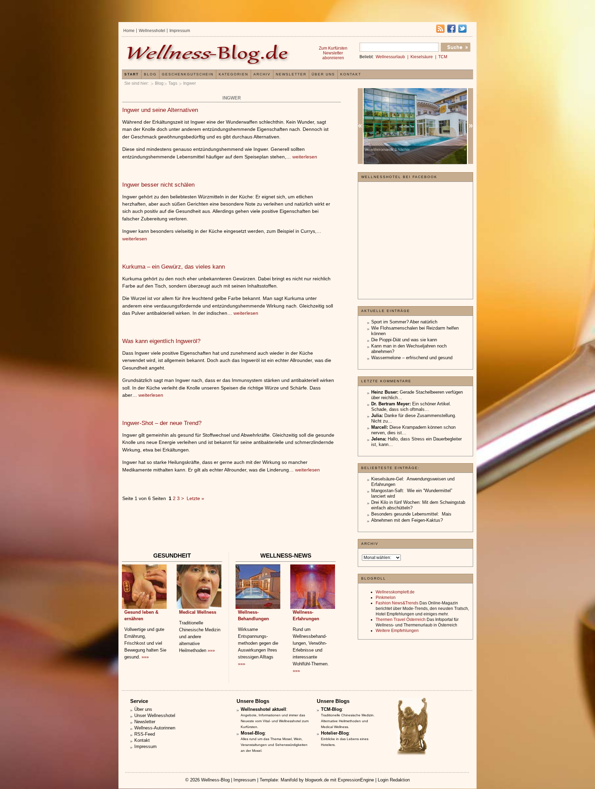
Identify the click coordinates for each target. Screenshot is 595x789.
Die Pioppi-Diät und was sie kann (404, 339)
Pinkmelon (386, 597)
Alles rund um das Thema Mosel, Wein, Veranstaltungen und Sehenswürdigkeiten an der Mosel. (274, 744)
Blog (159, 83)
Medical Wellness (197, 612)
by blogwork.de (314, 779)
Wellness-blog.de (209, 54)
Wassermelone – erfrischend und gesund (411, 357)
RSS (440, 28)
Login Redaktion (394, 779)
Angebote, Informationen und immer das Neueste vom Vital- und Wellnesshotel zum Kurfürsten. (275, 721)
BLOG (150, 74)
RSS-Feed (144, 734)
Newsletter (291, 74)
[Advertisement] (231, 530)
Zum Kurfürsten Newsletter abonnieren (333, 53)
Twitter (462, 28)
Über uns (323, 74)
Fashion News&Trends (397, 603)
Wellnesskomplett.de (395, 592)
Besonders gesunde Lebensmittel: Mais (411, 514)
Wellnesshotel (152, 30)
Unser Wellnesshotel (154, 715)
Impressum (179, 30)
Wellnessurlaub (390, 56)
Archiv (262, 74)
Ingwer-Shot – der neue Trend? (161, 423)
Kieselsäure (421, 56)
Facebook (451, 28)
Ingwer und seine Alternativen (160, 110)
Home (129, 30)
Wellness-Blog (215, 779)
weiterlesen (304, 156)
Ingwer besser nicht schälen (158, 184)
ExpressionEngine (356, 779)
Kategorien (233, 74)
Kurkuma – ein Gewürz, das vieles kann (173, 266)
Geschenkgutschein (187, 74)
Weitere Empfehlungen (397, 630)
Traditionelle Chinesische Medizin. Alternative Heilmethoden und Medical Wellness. (348, 721)
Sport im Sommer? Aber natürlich (404, 321)
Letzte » (195, 498)
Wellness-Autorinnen (154, 727)
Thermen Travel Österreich (401, 619)
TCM (442, 56)
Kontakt (350, 74)
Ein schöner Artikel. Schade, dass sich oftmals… (411, 406)
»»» (145, 657)
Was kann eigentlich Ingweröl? (161, 341)
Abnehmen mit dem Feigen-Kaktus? (407, 520)
